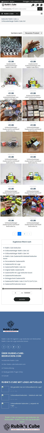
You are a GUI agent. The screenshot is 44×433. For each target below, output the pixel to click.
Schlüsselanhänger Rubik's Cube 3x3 (13, 21)
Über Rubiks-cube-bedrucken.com (14, 364)
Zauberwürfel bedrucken (13, 275)
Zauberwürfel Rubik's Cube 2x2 (15, 267)
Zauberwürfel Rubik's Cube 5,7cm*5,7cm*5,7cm (21, 281)
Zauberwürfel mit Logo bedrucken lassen (18, 273)
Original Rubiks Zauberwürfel (14, 270)
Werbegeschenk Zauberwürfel (15, 278)
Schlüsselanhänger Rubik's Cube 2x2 (17, 251)
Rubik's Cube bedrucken (13, 248)
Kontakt (5, 376)
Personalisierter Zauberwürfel (15, 261)
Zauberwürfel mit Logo (12, 264)
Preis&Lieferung (8, 368)
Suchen (22, 299)
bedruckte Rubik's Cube (9, 19)
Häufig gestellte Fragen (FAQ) (13, 372)
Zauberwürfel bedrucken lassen (15, 284)
